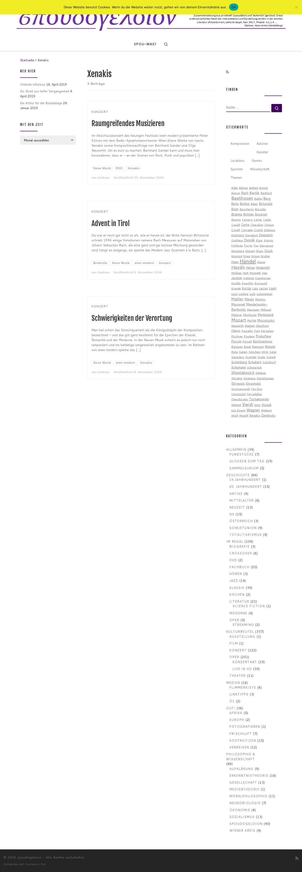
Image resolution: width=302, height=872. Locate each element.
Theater (237, 675)
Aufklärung (241, 768)
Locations (237, 160)
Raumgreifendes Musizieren (128, 123)
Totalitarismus (245, 534)
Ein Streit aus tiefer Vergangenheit (44, 91)
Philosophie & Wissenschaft (240, 756)
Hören (235, 573)
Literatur (239, 601)
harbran (104, 177)
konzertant (244, 662)
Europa (236, 719)
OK (233, 7)
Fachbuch (239, 567)
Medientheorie (244, 789)
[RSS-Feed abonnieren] (227, 72)
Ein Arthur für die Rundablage (41, 103)
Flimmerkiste (242, 687)
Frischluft (240, 733)
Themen (236, 177)
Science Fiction (248, 606)
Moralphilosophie (248, 796)
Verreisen (239, 747)
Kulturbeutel (240, 631)
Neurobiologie (244, 803)
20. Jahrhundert (245, 486)
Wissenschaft (259, 169)
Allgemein (236, 449)
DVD (233, 560)
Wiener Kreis (242, 830)
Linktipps (238, 694)
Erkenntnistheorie (248, 775)
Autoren (262, 143)
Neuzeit (237, 507)
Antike (236, 493)
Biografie (239, 546)
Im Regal (234, 541)
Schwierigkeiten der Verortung (132, 318)
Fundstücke (241, 454)
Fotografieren (244, 726)
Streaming (243, 624)
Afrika (235, 713)
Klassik (236, 587)
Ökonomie (239, 810)
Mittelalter (241, 500)
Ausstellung (242, 636)
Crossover (240, 553)
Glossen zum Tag (246, 461)
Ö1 (232, 701)
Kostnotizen (242, 740)
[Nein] (296, 7)
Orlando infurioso (32, 84)
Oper (234, 620)
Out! (230, 708)
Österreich (241, 521)
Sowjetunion (243, 527)
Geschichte (238, 475)
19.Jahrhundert (245, 479)
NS (231, 514)
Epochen (237, 169)
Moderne (238, 613)
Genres (257, 160)
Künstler (262, 152)
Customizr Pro (35, 864)
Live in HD (242, 668)
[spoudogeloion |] (151, 18)
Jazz (233, 580)
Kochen (237, 594)
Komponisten (240, 143)
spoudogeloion (245, 823)
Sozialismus (242, 816)
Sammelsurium (244, 468)
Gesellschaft (243, 782)
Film (233, 643)
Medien (233, 682)
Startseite (27, 60)
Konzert (238, 650)
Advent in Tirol (111, 223)
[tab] (240, 144)
